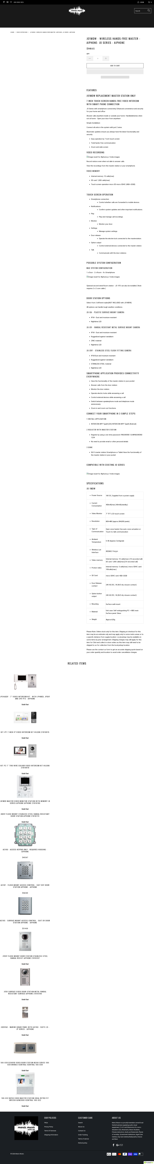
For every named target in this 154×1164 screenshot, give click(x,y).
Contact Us (81, 1131)
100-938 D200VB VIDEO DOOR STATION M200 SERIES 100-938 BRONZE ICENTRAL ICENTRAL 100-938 (25, 1048)
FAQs (46, 1123)
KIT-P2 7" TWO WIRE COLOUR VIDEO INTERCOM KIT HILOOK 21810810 (25, 751)
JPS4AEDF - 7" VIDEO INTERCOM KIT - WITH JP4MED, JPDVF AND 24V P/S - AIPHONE (25, 682)
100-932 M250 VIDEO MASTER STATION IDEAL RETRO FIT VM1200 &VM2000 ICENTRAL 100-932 (25, 1083)
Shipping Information (51, 1135)
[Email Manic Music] (11, 2)
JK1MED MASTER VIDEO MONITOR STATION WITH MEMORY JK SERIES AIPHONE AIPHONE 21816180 (25, 786)
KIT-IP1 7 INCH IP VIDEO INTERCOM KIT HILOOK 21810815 (25, 717)
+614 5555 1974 (19, 2)
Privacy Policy (48, 1127)
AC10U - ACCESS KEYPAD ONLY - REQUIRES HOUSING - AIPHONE (25, 835)
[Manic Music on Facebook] (4, 2)
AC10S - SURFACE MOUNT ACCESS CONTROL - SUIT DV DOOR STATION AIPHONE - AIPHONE (25, 906)
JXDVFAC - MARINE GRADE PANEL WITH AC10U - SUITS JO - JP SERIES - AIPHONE (25, 1012)
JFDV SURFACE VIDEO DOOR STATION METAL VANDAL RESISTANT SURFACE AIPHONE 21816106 (25, 977)
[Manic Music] (77, 11)
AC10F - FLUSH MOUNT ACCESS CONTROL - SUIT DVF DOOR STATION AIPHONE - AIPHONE (25, 870)
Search (80, 1123)
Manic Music (20, 1154)
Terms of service (83, 1139)
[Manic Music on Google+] (7, 2)
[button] (115, 71)
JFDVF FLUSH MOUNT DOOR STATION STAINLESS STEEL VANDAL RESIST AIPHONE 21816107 (25, 941)
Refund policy (82, 1143)
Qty (88, 54)
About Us (81, 1127)
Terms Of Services (50, 1131)
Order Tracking (83, 1135)
